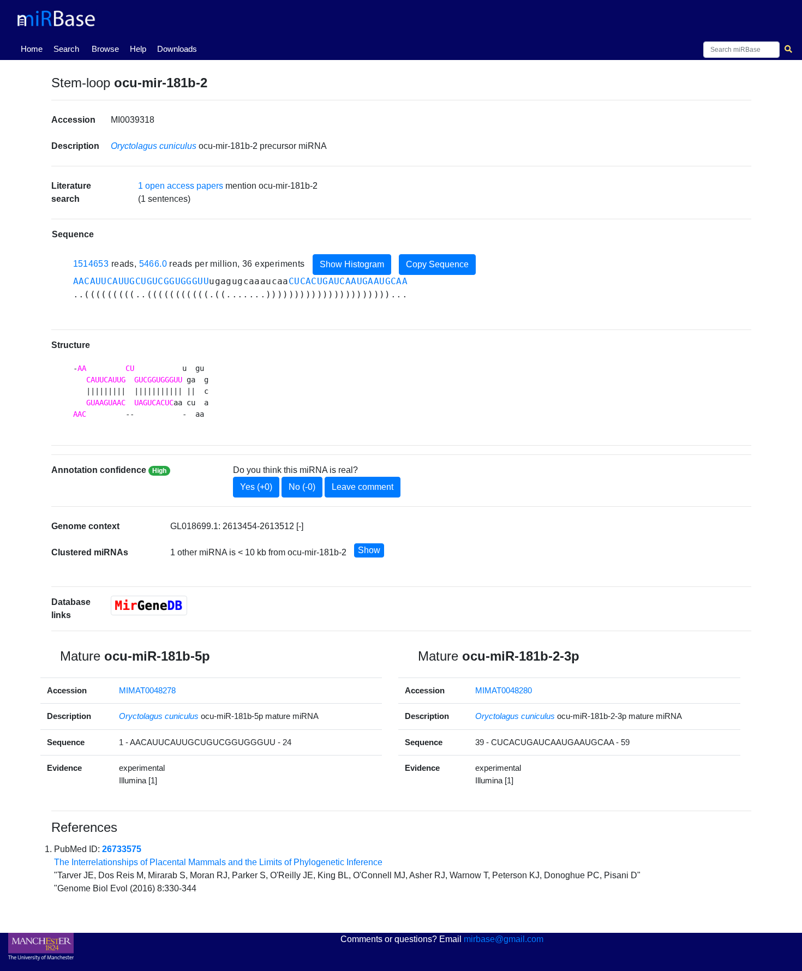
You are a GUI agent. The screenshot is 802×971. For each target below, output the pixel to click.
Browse (105, 48)
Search (66, 48)
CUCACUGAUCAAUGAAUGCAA (348, 281)
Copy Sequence (437, 264)
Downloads (177, 48)
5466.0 (153, 263)
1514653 (91, 263)
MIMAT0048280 (503, 690)
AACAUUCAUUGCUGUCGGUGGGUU (141, 281)
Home (33, 48)
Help (138, 48)
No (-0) (302, 487)
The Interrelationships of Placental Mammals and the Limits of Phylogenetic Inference (218, 862)
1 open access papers (180, 185)
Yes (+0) (256, 487)
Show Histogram (352, 264)
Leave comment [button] (362, 487)
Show (369, 550)
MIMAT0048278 (147, 690)
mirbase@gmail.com (503, 939)
